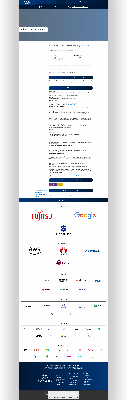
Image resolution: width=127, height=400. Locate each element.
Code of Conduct (86, 371)
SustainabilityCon (72, 382)
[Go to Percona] (55, 316)
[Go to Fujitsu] (42, 217)
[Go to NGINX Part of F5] (98, 307)
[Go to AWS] (34, 253)
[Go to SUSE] (63, 291)
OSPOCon (71, 378)
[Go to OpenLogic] (51, 337)
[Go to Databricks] (46, 282)
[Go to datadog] (63, 308)
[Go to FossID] (51, 330)
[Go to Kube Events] (69, 352)
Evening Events (85, 377)
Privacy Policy (81, 368)
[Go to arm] (29, 307)
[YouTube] (46, 381)
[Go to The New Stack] (79, 358)
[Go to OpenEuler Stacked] (63, 232)
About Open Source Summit (61, 373)
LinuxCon (58, 384)
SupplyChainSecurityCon (74, 380)
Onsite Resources (38, 192)
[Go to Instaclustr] (88, 330)
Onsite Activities (86, 375)
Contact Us (92, 1)
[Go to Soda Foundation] (88, 337)
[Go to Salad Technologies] (63, 337)
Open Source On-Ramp (73, 376)
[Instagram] (52, 381)
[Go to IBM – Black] (75, 331)
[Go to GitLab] (81, 282)
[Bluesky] (41, 381)
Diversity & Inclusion (73, 386)
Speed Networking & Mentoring (86, 382)
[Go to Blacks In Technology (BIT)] (25, 352)
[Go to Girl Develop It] (36, 352)
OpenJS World (72, 371)
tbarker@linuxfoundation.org (68, 173)
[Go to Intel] (98, 282)
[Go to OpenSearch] (92, 253)
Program (70, 1)
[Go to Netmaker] (100, 330)
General (36, 188)
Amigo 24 (74, 107)
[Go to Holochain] (63, 330)
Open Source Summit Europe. (79, 7)
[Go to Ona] (38, 337)
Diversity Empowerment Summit (60, 380)
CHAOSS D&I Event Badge (40, 194)
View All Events (102, 1)
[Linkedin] (43, 381)
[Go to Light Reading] (90, 352)
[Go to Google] (85, 217)
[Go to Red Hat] (46, 291)
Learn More (72, 185)
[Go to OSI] (47, 358)
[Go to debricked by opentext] (63, 282)
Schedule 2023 (85, 373)
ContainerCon (58, 377)
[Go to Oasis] (36, 358)
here (55, 159)
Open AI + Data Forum (60, 386)
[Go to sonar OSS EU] (63, 264)
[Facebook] (49, 381)
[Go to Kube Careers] (58, 352)
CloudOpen (58, 375)
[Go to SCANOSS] (75, 337)
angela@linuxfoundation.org (81, 175)
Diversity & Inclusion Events (88, 379)
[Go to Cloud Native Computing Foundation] (29, 282)
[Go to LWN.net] (101, 352)
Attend (60, 1)
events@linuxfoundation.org (70, 104)
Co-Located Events (86, 384)
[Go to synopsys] (81, 291)
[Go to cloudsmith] (46, 308)
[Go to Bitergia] (26, 330)
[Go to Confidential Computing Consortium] (38, 330)
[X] (38, 381)
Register (39, 1)
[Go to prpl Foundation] (58, 358)
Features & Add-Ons (81, 2)
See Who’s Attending (73, 384)
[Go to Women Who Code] (91, 358)
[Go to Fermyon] (81, 308)
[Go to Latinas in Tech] (79, 352)
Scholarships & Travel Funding (41, 190)
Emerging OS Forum (60, 382)
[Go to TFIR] (69, 358)
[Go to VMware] (72, 316)
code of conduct (86, 45)
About (50, 1)
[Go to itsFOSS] (47, 352)
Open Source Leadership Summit (74, 374)
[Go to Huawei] (63, 253)
